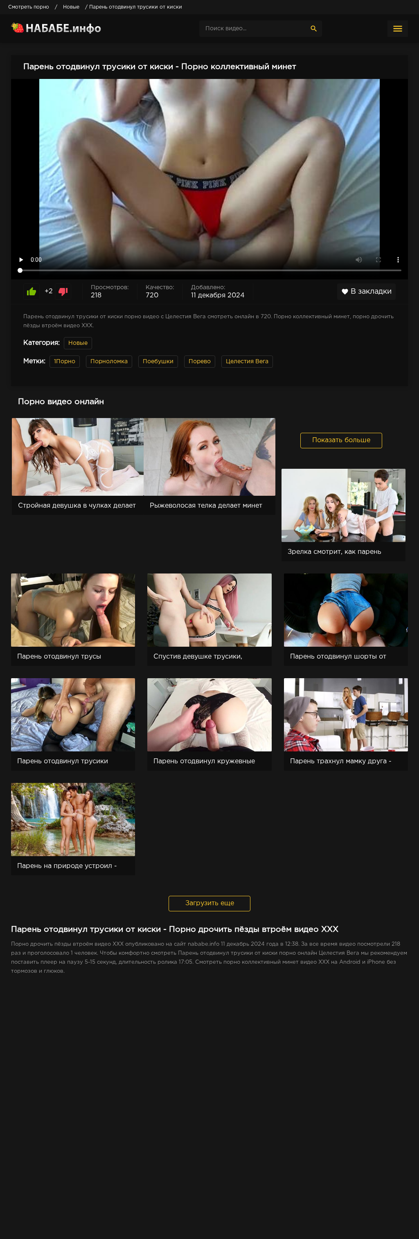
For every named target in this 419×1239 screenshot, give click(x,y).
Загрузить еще (209, 903)
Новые (78, 343)
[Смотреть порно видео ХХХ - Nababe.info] (72, 28)
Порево (200, 361)
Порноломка (109, 361)
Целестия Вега (247, 361)
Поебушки (158, 361)
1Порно (64, 361)
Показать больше (341, 440)
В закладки (366, 291)
